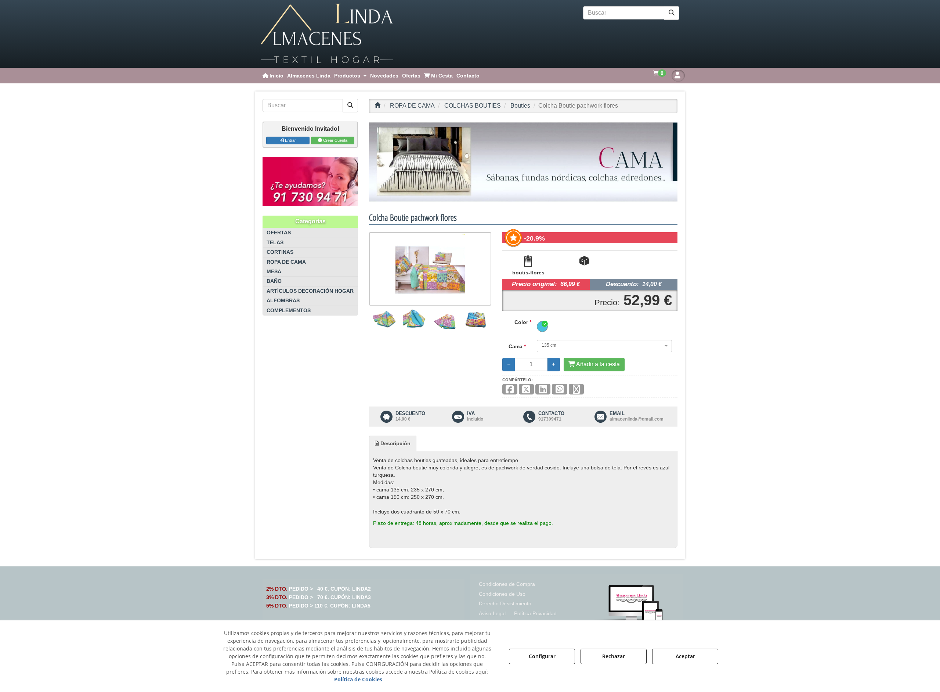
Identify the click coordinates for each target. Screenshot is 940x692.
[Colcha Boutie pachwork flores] (430, 268)
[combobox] (604, 346)
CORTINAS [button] (280, 252)
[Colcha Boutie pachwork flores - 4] (475, 319)
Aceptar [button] (685, 656)
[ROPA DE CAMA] (523, 162)
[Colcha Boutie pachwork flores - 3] (445, 319)
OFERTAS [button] (279, 232)
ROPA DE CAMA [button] (286, 262)
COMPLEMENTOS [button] (289, 310)
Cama (517, 346)
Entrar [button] (290, 140)
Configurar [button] (542, 656)
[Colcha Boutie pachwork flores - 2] (415, 319)
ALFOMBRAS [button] (283, 300)
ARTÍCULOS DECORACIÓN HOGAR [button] (310, 291)
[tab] (392, 443)
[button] (327, 34)
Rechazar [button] (613, 656)
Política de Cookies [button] (358, 679)
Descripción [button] (395, 443)
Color (522, 322)
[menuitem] (273, 75)
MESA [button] (274, 271)
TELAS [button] (275, 242)
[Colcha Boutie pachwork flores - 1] (384, 319)
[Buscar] (671, 13)
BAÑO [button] (274, 281)
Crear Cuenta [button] (334, 140)
